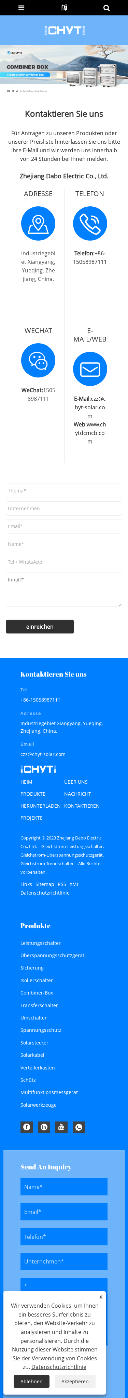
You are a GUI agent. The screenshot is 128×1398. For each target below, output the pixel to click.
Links (26, 884)
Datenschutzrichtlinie (45, 892)
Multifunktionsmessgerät (49, 1092)
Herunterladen (40, 806)
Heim (26, 782)
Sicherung (32, 967)
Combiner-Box (36, 992)
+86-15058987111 (40, 699)
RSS (62, 884)
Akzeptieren (75, 1381)
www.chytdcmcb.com (90, 433)
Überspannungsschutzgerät (52, 955)
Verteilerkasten (37, 1067)
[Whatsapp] (79, 1127)
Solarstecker (34, 1042)
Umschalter (33, 1017)
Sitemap (44, 884)
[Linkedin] (44, 1127)
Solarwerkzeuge (38, 1105)
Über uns (76, 782)
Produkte (32, 794)
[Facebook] (26, 1127)
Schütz (28, 1080)
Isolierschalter (36, 980)
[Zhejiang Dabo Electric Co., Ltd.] (64, 29)
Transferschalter (39, 1005)
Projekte (31, 818)
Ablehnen (31, 1381)
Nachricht (77, 794)
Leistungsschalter (40, 943)
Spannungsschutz (40, 1030)
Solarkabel (32, 1055)
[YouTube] (61, 1127)
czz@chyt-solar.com (90, 407)
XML (74, 884)
